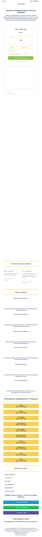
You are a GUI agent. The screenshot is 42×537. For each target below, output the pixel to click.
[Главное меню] (28, 1)
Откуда (20, 32)
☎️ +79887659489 (34, 1)
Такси (3, 1)
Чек (27, 54)
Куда (20, 40)
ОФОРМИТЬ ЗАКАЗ (21, 58)
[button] (21, 474)
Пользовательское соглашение (21, 535)
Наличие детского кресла (16, 54)
